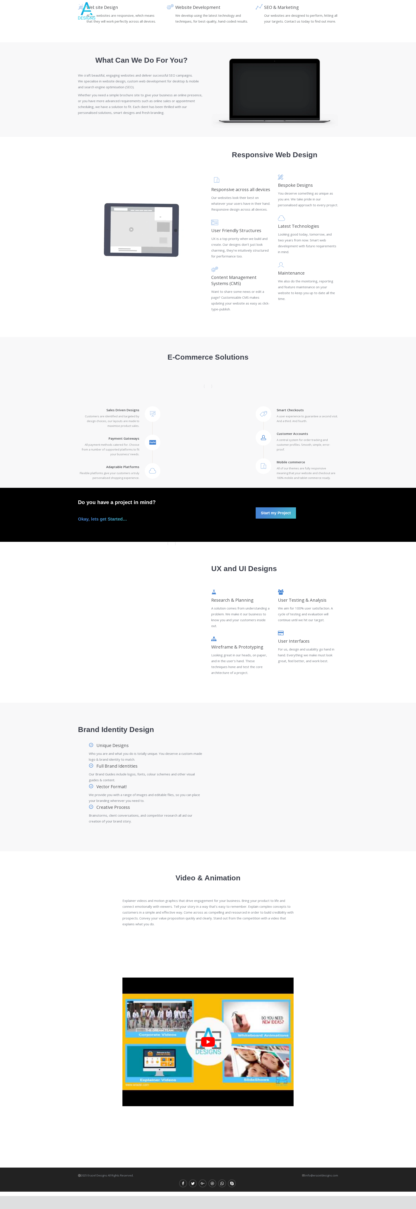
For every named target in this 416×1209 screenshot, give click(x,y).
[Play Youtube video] (208, 1041)
